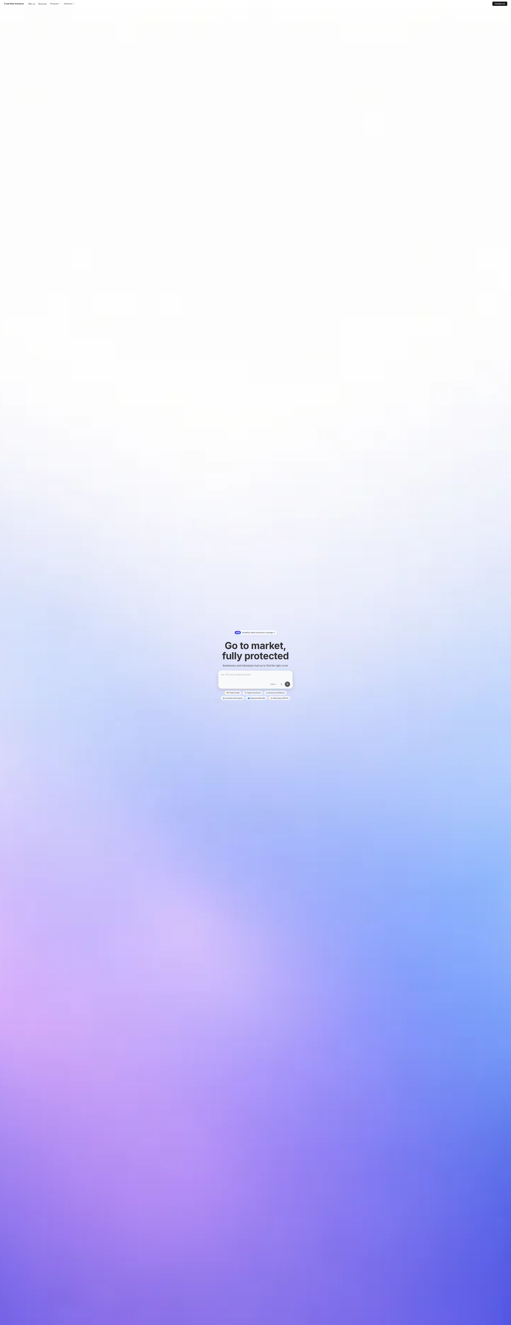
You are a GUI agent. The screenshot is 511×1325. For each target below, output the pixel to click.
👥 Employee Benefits (256, 698)
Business (42, 4)
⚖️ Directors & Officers (275, 693)
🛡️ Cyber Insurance (252, 693)
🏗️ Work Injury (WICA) (279, 698)
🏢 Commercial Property (233, 698)
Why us (31, 4)
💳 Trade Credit (232, 693)
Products (54, 4)
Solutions (68, 4)
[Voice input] (281, 684)
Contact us (500, 4)
